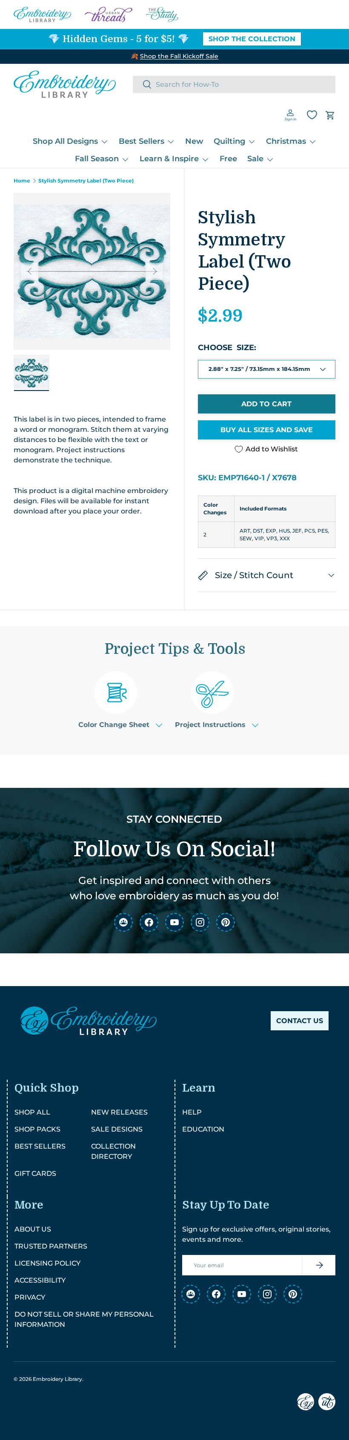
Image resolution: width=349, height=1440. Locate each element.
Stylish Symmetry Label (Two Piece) (86, 180)
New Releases (119, 1112)
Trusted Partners (50, 1246)
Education (203, 1129)
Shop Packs (37, 1129)
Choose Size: (227, 347)
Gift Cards (35, 1173)
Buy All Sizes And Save (266, 430)
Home (22, 180)
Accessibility (40, 1280)
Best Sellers (40, 1146)
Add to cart (266, 404)
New (194, 141)
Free (228, 158)
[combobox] (234, 84)
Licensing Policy (47, 1263)
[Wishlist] (312, 115)
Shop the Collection (252, 39)
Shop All (32, 1112)
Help (192, 1112)
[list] (92, 271)
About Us (32, 1229)
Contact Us (299, 1021)
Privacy (29, 1297)
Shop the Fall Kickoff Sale (179, 56)
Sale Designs (117, 1129)
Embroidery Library (57, 1379)
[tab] (120, 700)
